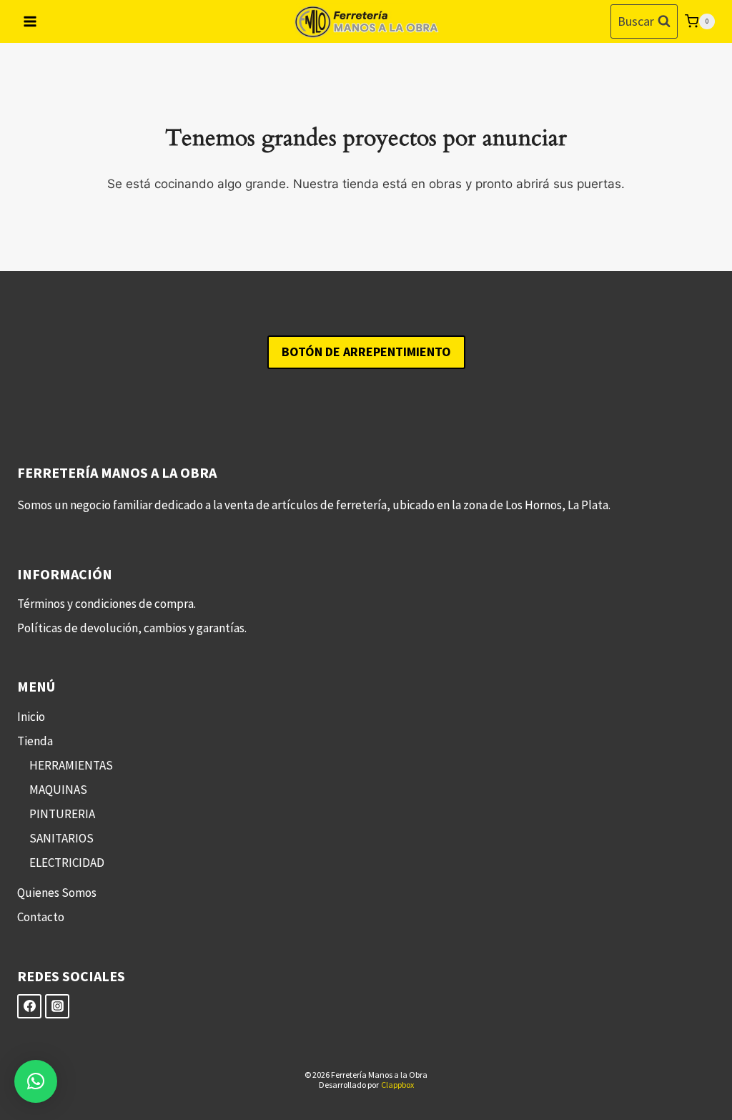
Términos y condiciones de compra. (106, 603)
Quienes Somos (57, 892)
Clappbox (397, 1084)
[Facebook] (29, 1006)
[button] (35, 1081)
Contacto (40, 917)
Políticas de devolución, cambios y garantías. (132, 628)
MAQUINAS (58, 789)
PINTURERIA (62, 814)
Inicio (31, 716)
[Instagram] (57, 1006)
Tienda (35, 741)
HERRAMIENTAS (71, 765)
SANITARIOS (61, 838)
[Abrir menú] (30, 21)
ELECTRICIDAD (66, 862)
